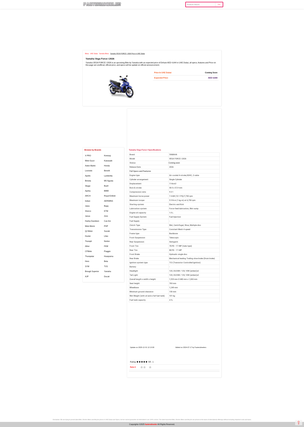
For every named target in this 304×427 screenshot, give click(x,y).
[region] (152, 29)
